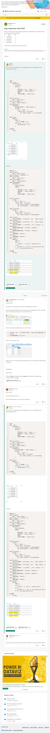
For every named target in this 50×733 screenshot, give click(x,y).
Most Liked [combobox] (44, 295)
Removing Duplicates (11, 714)
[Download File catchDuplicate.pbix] (16, 285)
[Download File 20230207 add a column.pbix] (20, 381)
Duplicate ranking (11, 698)
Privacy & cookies (33, 727)
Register (41, 11)
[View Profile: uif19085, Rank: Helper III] (5, 24)
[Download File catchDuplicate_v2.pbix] (29, 285)
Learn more (37, 18)
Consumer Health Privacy (18, 730)
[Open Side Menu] (3, 11)
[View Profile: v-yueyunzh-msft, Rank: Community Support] (7, 300)
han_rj (14, 710)
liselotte (13, 720)
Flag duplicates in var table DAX (14, 719)
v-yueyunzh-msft (12, 299)
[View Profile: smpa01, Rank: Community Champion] (7, 407)
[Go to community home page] (13, 11)
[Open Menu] (46, 15)
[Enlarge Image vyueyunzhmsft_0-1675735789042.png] (19, 319)
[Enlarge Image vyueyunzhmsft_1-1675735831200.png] (19, 350)
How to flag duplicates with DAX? (14, 703)
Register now (4, 6)
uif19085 (10, 23)
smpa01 (10, 63)
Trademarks (46, 727)
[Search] (38, 11)
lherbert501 (15, 700)
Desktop (5, 14)
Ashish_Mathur (12, 635)
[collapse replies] (3, 299)
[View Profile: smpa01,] (7, 64)
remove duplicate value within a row (15, 709)
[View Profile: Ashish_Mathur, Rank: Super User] (7, 636)
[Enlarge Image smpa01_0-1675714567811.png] (19, 268)
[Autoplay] (23, 689)
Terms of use (40, 727)
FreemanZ (11, 388)
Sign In (45, 11)
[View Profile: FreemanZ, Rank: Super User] (7, 389)
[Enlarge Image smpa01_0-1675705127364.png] (16, 151)
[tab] (24, 689)
